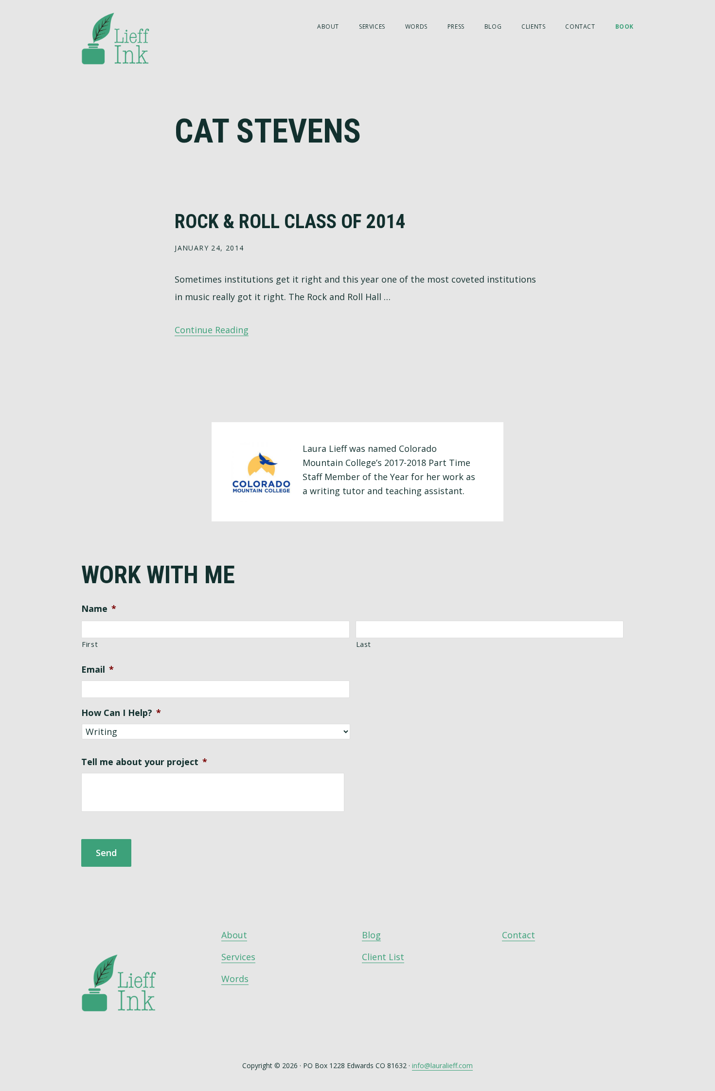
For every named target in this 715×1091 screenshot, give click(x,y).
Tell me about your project (144, 762)
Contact (518, 935)
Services (238, 957)
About (234, 935)
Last (364, 644)
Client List (383, 957)
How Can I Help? (121, 712)
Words (235, 978)
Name (98, 608)
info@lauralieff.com (442, 1065)
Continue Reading (212, 330)
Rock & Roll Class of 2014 (290, 221)
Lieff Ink (130, 37)
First (90, 644)
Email (97, 669)
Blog (371, 935)
